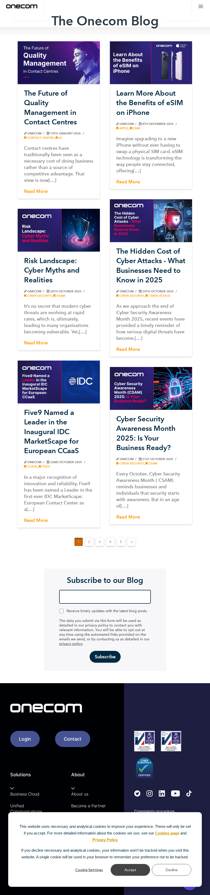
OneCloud (155, 149)
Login (25, 739)
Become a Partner (88, 805)
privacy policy (70, 644)
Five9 (45, 466)
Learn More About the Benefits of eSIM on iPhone (149, 103)
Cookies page (167, 833)
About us (79, 794)
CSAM (60, 295)
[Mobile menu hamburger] (200, 6)
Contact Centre (40, 138)
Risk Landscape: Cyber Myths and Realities (52, 270)
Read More (36, 191)
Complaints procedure (154, 811)
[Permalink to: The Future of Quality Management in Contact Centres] (59, 62)
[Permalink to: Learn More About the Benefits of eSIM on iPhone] (151, 62)
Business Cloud (24, 794)
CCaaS (31, 466)
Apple (123, 128)
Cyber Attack (159, 295)
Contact (72, 739)
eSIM (136, 128)
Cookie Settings (89, 870)
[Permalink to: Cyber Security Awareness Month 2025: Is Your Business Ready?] (151, 388)
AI (59, 138)
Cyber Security (131, 295)
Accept (130, 870)
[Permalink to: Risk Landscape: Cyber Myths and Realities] (59, 230)
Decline (172, 870)
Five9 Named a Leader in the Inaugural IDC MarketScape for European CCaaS (51, 431)
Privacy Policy (105, 840)
